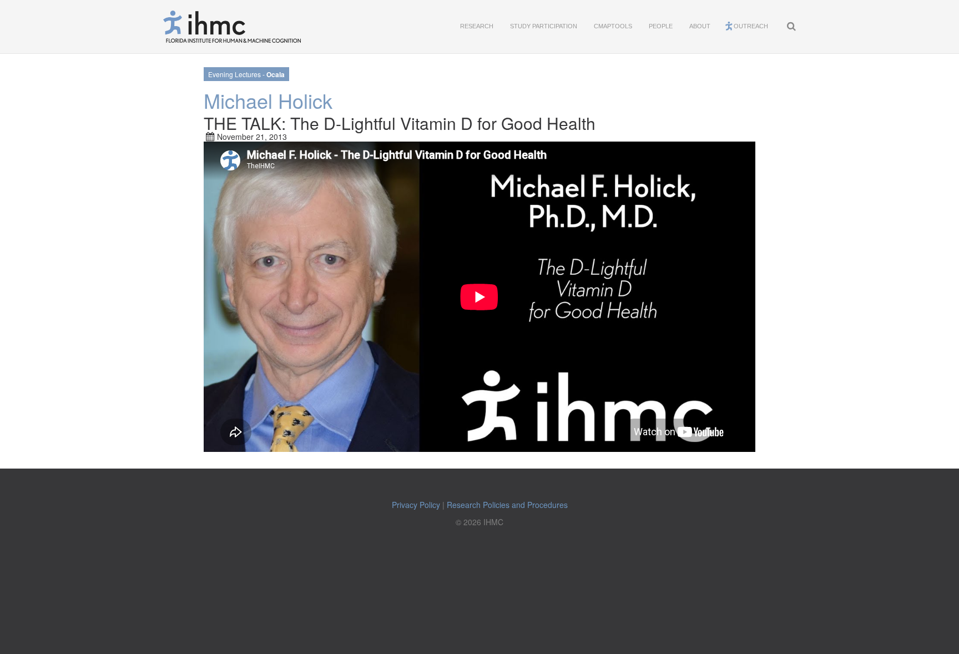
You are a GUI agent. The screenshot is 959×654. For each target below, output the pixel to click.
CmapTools (613, 26)
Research (476, 26)
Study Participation (543, 26)
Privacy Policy (416, 504)
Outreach (751, 26)
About (699, 26)
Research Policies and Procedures (507, 504)
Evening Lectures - (246, 74)
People (661, 26)
